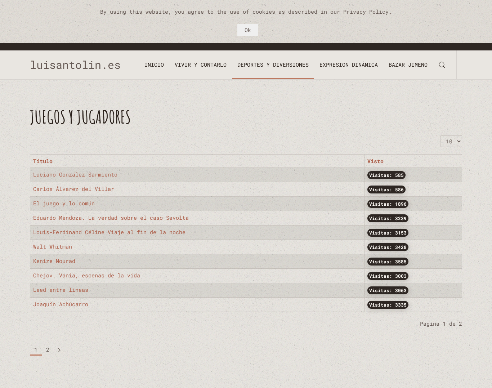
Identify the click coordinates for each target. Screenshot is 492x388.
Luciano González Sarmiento (75, 174)
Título (43, 161)
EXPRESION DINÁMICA (348, 64)
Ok (248, 30)
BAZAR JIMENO (408, 64)
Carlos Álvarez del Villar (73, 188)
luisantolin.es (82, 65)
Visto (375, 161)
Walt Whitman (52, 246)
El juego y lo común (64, 203)
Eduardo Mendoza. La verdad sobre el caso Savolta (111, 217)
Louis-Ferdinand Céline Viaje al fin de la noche (109, 232)
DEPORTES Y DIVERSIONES (273, 64)
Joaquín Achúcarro (60, 304)
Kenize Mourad (54, 260)
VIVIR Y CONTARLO (201, 64)
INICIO (154, 64)
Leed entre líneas (60, 289)
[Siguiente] (59, 350)
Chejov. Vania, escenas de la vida (86, 275)
